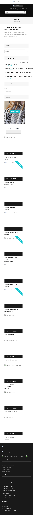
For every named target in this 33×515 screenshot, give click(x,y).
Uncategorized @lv (8, 91)
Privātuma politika (6, 469)
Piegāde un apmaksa (6, 467)
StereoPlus (16, 21)
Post (5, 88)
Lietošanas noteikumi (6, 471)
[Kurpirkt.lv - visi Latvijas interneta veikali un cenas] (14, 456)
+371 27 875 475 (13, 8)
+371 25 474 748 (23, 8)
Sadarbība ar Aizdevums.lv (8, 465)
